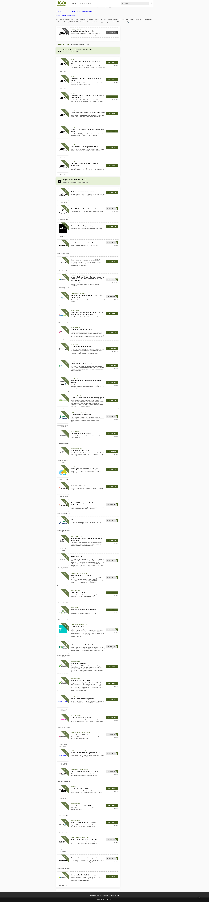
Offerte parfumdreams (63, 340)
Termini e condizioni (114, 895)
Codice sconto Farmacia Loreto (63, 656)
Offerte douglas (63, 270)
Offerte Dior (63, 798)
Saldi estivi (88, 3)
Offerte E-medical (63, 479)
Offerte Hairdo (63, 202)
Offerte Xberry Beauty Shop (63, 549)
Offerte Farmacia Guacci (63, 690)
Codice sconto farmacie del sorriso (63, 425)
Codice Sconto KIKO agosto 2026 (65, 15)
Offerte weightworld (63, 323)
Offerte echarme (63, 357)
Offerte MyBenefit (63, 374)
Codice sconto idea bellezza (63, 568)
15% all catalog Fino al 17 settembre (74, 11)
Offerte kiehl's (63, 236)
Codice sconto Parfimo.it (63, 868)
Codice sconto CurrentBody (63, 850)
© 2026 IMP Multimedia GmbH (104, 899)
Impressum (105, 895)
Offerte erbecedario (63, 619)
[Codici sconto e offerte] (62, 3)
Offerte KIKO (63, 72)
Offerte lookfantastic (63, 443)
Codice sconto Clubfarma (63, 637)
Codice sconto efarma (63, 306)
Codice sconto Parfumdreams (63, 745)
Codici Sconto (60, 44)
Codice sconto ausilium (63, 585)
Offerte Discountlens (63, 832)
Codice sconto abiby (63, 219)
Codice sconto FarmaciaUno (63, 763)
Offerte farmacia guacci (63, 673)
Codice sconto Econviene (63, 513)
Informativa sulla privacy (95, 895)
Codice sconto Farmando (63, 781)
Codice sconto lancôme (63, 253)
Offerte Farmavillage (63, 815)
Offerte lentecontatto (63, 602)
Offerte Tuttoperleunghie (63, 727)
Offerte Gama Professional (63, 709)
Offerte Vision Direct (63, 885)
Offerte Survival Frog (63, 391)
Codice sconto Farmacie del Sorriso (63, 531)
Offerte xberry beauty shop (63, 461)
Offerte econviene (63, 496)
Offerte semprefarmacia (63, 408)
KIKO (67, 44)
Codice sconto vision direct (63, 288)
